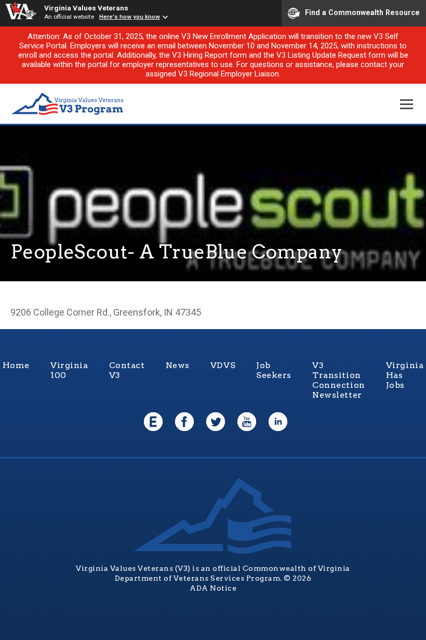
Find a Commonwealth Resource (362, 12)
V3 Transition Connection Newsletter (338, 380)
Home (16, 365)
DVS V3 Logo (67, 104)
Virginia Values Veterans (86, 8)
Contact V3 (127, 370)
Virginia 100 (69, 370)
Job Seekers (273, 370)
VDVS (222, 365)
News (178, 365)
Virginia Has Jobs (405, 375)
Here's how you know (129, 16)
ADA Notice (213, 588)
